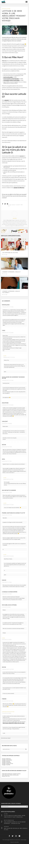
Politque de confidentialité (14, 842)
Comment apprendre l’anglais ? (11, 271)
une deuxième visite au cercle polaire (11, 80)
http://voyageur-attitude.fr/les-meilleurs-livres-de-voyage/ (13, 723)
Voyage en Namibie (6, 764)
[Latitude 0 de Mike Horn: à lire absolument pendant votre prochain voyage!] (14, 244)
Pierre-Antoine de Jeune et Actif (13, 512)
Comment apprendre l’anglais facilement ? (11, 292)
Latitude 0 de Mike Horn (19, 187)
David (4, 580)
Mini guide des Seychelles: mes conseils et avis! (15, 829)
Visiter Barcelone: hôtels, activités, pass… (10, 775)
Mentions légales (23, 839)
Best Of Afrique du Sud (9, 820)
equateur (13, 204)
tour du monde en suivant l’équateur (11, 78)
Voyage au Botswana (6, 758)
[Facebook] (9, 836)
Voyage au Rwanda (6, 761)
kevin (4, 667)
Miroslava (6, 304)
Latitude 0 (6, 100)
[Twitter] (12, 836)
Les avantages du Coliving (10, 252)
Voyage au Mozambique (7, 760)
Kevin (4, 444)
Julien (15, 218)
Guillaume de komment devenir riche (13, 377)
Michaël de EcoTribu (9, 605)
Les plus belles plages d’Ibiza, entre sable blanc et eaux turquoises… (14, 816)
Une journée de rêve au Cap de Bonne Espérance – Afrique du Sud (15, 822)
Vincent (5, 421)
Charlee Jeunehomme (9, 591)
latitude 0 (18, 204)
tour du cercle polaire (8, 77)
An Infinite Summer (9, 490)
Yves (3, 330)
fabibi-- (4, 698)
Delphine (5, 402)
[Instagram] (16, 836)
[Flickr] (19, 836)
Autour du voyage (6, 8)
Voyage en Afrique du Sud (7, 763)
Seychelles (6, 826)
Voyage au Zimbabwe (6, 762)
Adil (3, 459)
